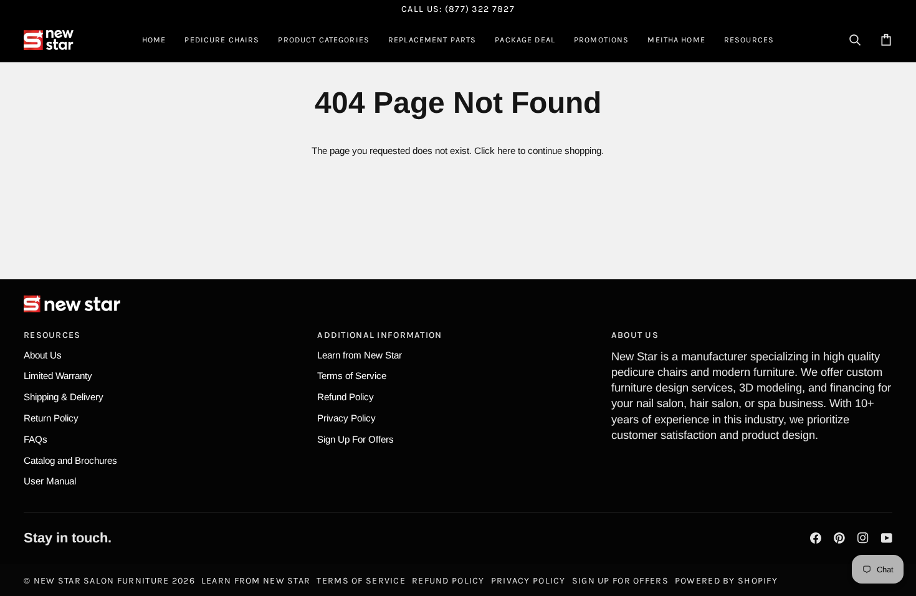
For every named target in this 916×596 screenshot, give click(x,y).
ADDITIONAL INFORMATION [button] (379, 335)
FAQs (35, 439)
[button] (222, 40)
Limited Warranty (58, 375)
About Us (43, 355)
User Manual (50, 481)
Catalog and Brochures (70, 460)
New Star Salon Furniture (101, 580)
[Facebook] (815, 538)
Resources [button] (52, 335)
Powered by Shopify (726, 580)
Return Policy (51, 418)
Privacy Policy (346, 418)
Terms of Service (351, 375)
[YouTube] (886, 538)
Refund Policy (345, 397)
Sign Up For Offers (355, 439)
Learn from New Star (359, 355)
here (506, 150)
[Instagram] (863, 538)
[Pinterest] (839, 538)
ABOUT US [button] (635, 335)
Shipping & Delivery (63, 397)
